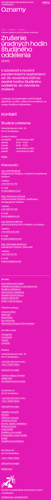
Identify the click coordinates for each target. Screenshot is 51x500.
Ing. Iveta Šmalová (10, 171)
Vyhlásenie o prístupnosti (14, 497)
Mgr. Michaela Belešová (13, 244)
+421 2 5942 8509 (10, 458)
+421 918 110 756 (9, 209)
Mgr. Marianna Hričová (13, 196)
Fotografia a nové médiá (14, 435)
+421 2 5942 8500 (10, 365)
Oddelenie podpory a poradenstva (19, 287)
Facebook (6, 337)
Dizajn (4, 438)
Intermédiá (7, 430)
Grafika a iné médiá (11, 433)
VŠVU (3, 30)
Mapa (4, 157)
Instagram (6, 335)
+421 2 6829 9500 (10, 401)
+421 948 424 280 (10, 232)
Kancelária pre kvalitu (12, 284)
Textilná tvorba (9, 421)
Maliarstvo (6, 378)
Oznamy (21, 30)
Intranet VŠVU (8, 312)
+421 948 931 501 (9, 362)
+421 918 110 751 (9, 254)
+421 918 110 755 (9, 184)
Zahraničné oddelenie (12, 292)
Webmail (5, 315)
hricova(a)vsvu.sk (10, 216)
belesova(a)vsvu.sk (11, 261)
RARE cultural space (11, 301)
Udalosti (12, 30)
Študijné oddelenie (11, 289)
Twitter (5, 340)
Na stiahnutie (8, 321)
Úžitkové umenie (10, 418)
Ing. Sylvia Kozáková (11, 222)
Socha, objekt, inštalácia (13, 424)
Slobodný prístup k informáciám (18, 324)
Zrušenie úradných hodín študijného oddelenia (19, 32)
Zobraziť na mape (10, 370)
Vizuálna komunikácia (12, 441)
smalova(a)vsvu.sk (11, 191)
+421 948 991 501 (9, 398)
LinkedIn (5, 343)
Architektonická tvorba (13, 381)
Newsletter (7, 318)
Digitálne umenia (10, 412)
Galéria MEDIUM (10, 298)
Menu (46, 2)
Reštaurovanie (8, 427)
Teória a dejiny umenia (13, 376)
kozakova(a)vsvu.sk (11, 239)
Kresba (5, 415)
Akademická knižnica (12, 295)
